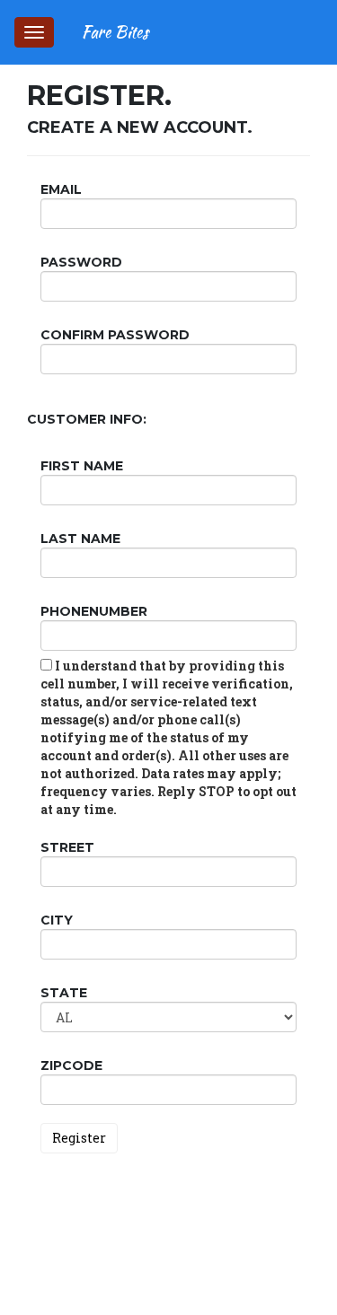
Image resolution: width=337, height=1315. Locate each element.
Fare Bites (114, 32)
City (56, 920)
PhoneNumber (93, 611)
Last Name (80, 538)
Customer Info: (86, 419)
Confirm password (115, 335)
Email (61, 189)
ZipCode (71, 1065)
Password (81, 262)
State (63, 993)
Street (67, 847)
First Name (81, 466)
